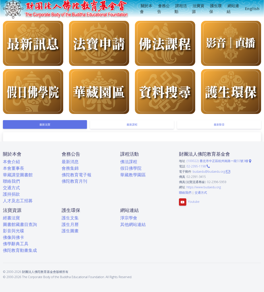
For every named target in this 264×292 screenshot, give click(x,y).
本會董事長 (13, 168)
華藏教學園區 (133, 175)
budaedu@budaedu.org (209, 171)
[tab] (45, 124)
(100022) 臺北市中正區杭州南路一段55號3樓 (218, 161)
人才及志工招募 (18, 201)
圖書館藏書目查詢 (20, 224)
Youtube (193, 201)
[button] (146, 8)
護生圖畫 (70, 231)
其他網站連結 (133, 224)
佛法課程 (128, 162)
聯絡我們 (11, 181)
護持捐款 (11, 194)
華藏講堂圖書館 (18, 175)
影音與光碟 (13, 231)
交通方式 (11, 188)
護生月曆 (70, 224)
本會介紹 (11, 162)
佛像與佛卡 (13, 237)
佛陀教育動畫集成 (20, 250)
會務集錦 (70, 168)
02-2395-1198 (197, 166)
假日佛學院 (130, 168)
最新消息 (70, 162)
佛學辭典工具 (15, 244)
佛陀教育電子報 (76, 175)
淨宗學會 (128, 218)
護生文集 (70, 218)
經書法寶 (11, 218)
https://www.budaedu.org (204, 187)
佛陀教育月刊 (74, 181)
